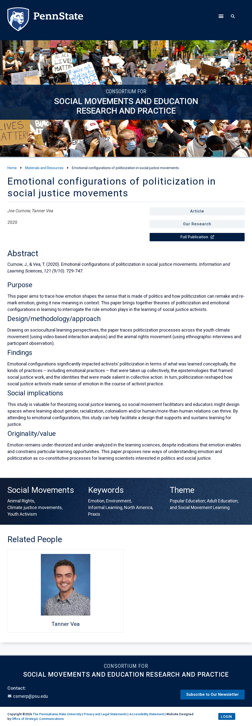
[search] (233, 16)
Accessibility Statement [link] (146, 714)
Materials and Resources (44, 168)
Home (12, 168)
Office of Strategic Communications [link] (38, 719)
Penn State (45, 20)
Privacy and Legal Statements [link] (105, 714)
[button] (221, 16)
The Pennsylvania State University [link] (57, 714)
